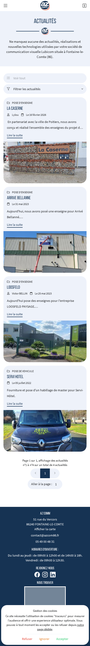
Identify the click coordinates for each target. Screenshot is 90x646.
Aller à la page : (41, 484)
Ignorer (44, 639)
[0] (35, 473)
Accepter (62, 639)
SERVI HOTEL (15, 377)
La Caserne (15, 109)
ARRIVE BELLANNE (19, 198)
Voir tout (16, 78)
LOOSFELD (13, 287)
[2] (55, 473)
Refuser (27, 639)
